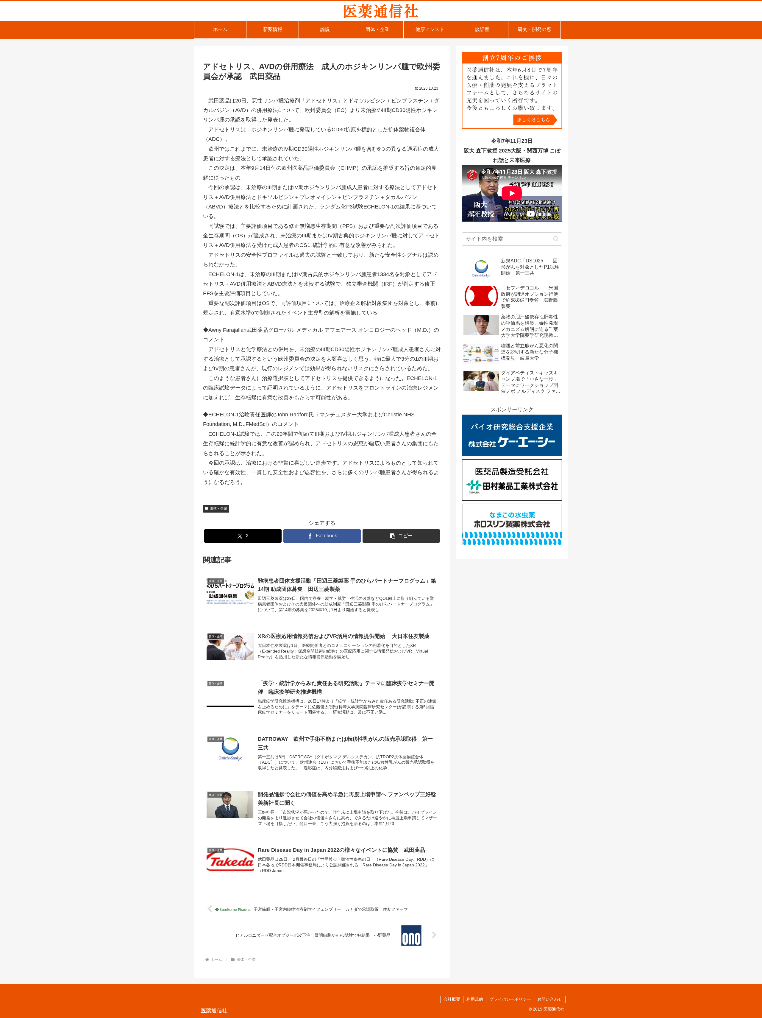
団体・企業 (218, 508)
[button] (401, 536)
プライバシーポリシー (510, 999)
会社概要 (452, 999)
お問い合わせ (549, 999)
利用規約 (474, 999)
